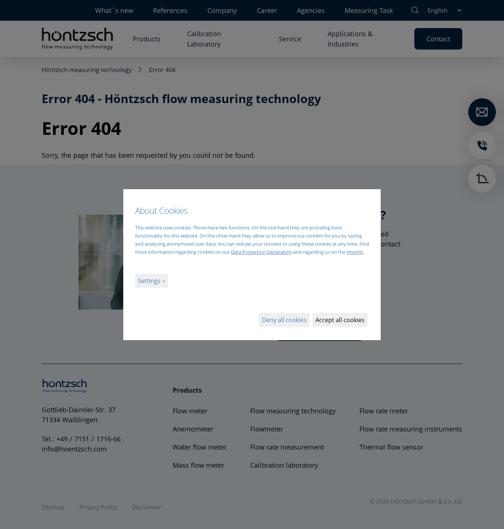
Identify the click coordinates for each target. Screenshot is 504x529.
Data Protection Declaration (261, 252)
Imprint (354, 252)
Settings (150, 281)
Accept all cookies (340, 320)
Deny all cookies (284, 320)
